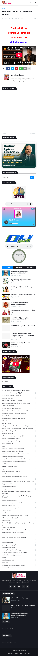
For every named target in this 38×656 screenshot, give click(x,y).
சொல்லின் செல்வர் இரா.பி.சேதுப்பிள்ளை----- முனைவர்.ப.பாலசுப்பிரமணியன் (22, 318)
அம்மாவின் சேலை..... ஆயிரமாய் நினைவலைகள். (19, 418)
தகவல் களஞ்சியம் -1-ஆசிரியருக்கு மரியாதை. (19, 532)
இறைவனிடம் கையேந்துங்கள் (19, 431)
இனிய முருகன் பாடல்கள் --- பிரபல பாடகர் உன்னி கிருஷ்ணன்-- (19, 426)
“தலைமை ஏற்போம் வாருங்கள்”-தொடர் (19, 568)
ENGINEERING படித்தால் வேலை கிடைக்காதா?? (23, 326)
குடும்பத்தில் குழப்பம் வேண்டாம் (19, 500)
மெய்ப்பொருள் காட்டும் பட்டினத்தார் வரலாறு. (21, 287)
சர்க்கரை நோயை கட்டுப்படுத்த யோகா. (19, 518)
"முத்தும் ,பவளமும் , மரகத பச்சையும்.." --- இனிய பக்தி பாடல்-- (23, 311)
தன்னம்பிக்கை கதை (19, 540)
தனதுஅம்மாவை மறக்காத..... (19, 535)
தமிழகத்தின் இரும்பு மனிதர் (19, 547)
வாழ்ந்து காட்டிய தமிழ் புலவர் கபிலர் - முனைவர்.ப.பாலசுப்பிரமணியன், (20, 303)
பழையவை (32, 133)
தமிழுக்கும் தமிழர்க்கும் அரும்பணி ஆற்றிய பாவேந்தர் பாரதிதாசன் (21, 280)
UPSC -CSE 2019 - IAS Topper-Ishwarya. (23, 606)
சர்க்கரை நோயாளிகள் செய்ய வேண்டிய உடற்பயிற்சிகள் (19, 515)
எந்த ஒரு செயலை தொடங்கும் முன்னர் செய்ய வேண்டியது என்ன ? (19, 459)
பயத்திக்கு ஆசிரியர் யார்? (19, 560)
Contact (27, 653)
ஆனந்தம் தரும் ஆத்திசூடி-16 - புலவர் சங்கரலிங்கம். (20, 343)
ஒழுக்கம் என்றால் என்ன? (19, 469)
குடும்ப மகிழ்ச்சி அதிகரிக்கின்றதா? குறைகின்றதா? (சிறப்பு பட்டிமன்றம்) (19, 492)
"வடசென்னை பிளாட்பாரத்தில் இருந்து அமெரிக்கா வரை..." (19, 403)
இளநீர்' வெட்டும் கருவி (19, 433)
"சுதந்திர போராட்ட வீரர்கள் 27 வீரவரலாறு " (19, 400)
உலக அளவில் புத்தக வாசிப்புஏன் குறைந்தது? (19, 449)
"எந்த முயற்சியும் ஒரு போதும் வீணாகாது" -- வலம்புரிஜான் (19, 390)
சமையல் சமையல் (19, 513)
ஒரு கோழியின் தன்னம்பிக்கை (19, 466)
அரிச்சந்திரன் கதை (19, 421)
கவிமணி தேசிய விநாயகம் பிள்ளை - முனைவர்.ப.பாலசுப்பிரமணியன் (19, 272)
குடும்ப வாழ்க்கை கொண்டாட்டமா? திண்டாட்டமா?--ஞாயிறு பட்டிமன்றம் (19, 497)
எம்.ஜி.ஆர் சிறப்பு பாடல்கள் (19, 464)
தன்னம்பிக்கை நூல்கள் (19, 542)
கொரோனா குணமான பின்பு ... (19, 505)
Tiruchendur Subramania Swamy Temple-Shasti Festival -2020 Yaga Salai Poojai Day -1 (22, 335)
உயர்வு (19, 446)
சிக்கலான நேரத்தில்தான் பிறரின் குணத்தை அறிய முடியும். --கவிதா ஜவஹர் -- (19, 524)
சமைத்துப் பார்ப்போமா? (19, 510)
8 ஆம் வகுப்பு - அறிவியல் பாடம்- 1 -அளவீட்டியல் (23, 294)
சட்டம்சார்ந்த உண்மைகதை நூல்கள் (19, 508)
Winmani (23, 650)
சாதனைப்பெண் (19, 520)
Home (10, 653)
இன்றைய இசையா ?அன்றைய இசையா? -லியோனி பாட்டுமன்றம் (19, 428)
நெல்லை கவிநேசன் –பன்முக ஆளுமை (20, 598)
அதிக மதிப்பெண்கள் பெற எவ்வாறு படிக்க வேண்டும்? (19, 411)
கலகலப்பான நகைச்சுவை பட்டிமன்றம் (19, 471)
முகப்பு (3, 8)
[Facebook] (8, 68)
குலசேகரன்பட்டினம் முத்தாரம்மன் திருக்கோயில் (19, 503)
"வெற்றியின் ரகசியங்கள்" (19, 405)
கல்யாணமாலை (19, 479)
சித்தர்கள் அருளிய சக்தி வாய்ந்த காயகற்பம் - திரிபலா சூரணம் (19, 530)
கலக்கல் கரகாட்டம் (19, 474)
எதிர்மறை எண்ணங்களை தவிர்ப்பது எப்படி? (19, 456)
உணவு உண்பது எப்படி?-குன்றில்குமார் (19, 441)
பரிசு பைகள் (19, 563)
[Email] (25, 68)
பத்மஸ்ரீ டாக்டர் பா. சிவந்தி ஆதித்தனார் (19, 555)
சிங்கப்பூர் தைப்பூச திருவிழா (19, 527)
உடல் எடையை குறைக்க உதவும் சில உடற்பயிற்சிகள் (19, 436)
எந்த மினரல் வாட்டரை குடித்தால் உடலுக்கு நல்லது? (19, 461)
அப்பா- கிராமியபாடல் (19, 416)
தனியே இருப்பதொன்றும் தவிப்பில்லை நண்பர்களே (19, 537)
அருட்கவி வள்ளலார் (19, 423)
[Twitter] (12, 68)
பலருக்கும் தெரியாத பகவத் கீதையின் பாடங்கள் (19, 565)
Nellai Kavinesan (18, 75)
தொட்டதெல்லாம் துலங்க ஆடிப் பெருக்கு (19, 550)
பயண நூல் (19, 557)
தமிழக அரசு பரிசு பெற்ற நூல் (19, 545)
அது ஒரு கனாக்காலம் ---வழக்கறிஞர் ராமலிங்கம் (19, 413)
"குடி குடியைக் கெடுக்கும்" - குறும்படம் (19, 395)
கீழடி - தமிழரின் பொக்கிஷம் (19, 486)
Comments (30, 267)
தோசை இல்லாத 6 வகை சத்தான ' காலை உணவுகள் (19, 552)
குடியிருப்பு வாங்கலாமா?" (19, 489)
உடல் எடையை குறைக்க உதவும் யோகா (19, 438)
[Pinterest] (16, 68)
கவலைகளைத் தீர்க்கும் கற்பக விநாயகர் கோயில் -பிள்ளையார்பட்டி (19, 481)
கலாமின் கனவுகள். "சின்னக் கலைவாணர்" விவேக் (19, 476)
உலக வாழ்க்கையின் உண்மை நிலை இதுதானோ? (19, 451)
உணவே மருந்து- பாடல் (19, 443)
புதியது (4, 133)
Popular (7, 267)
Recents (19, 267)
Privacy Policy (18, 653)
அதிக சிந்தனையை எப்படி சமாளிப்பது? (19, 408)
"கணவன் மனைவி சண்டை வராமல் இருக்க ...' (19, 393)
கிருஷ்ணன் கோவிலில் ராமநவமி (19, 484)
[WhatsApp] (21, 68)
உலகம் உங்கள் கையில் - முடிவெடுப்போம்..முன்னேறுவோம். (19, 454)
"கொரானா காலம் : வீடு (19, 398)
